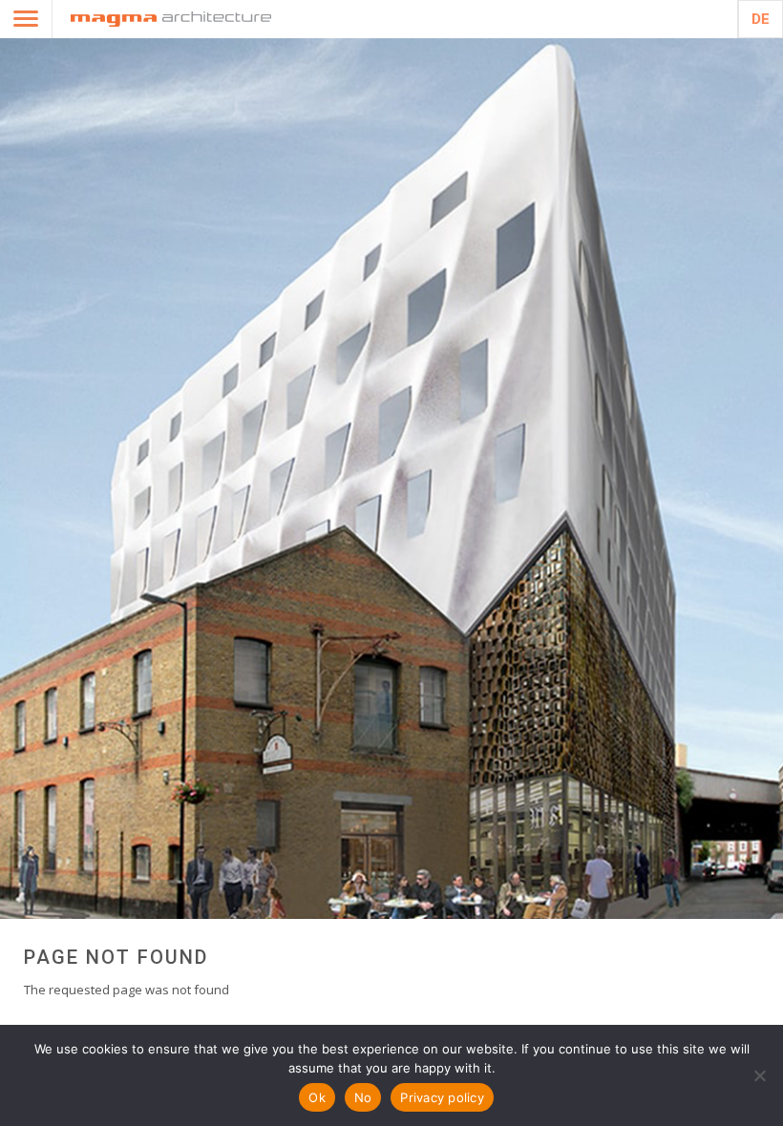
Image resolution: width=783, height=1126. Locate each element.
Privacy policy (442, 1097)
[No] (759, 1075)
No (363, 1097)
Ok (317, 1097)
